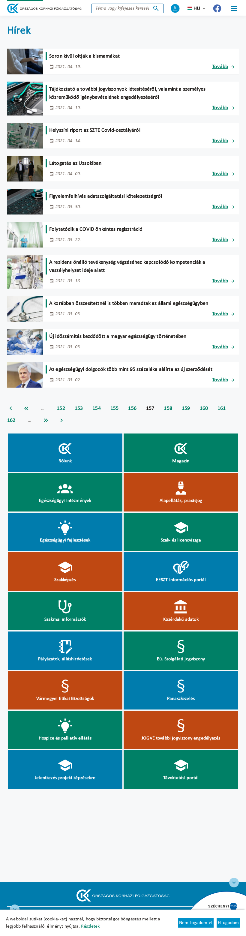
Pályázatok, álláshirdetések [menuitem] (65, 659)
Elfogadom (228, 922)
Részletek (90, 926)
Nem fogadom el (195, 922)
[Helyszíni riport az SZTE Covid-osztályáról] (25, 135)
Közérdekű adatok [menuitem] (181, 619)
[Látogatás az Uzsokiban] (25, 169)
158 (168, 408)
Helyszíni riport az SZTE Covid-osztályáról (94, 130)
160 (204, 408)
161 (222, 408)
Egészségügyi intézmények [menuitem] (65, 500)
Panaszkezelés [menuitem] (181, 698)
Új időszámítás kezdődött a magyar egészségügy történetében (117, 336)
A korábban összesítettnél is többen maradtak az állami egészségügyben (128, 303)
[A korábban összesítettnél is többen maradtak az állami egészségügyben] (25, 309)
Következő (61, 420)
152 (61, 408)
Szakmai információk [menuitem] (65, 619)
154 (96, 408)
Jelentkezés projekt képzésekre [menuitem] (65, 778)
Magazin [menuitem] (180, 461)
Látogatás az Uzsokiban (75, 163)
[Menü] (234, 8)
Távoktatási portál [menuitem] (181, 778)
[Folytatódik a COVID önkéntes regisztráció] (25, 235)
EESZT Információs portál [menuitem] (181, 580)
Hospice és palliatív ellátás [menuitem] (65, 738)
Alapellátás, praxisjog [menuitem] (181, 500)
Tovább (220, 67)
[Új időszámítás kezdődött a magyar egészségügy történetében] (25, 342)
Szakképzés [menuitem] (65, 580)
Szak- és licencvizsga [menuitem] (181, 540)
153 (79, 408)
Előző (10, 408)
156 (132, 408)
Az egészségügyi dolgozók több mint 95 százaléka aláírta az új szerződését (130, 369)
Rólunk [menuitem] (65, 461)
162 (11, 420)
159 (186, 408)
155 (114, 408)
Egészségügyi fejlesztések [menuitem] (65, 540)
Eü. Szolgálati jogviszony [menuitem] (181, 659)
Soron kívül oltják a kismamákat (84, 56)
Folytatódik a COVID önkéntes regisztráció (96, 229)
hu (197, 8)
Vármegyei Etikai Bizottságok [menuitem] (65, 698)
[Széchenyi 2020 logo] (234, 882)
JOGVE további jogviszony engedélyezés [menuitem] (181, 738)
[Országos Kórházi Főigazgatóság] (44, 8)
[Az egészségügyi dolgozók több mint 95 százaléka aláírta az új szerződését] (25, 375)
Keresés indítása (156, 8)
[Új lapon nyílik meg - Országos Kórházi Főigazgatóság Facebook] (217, 8)
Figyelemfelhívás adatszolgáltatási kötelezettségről (105, 196)
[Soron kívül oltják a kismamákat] (25, 61)
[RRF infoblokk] (15, 909)
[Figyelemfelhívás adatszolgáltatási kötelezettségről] (25, 201)
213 (46, 420)
